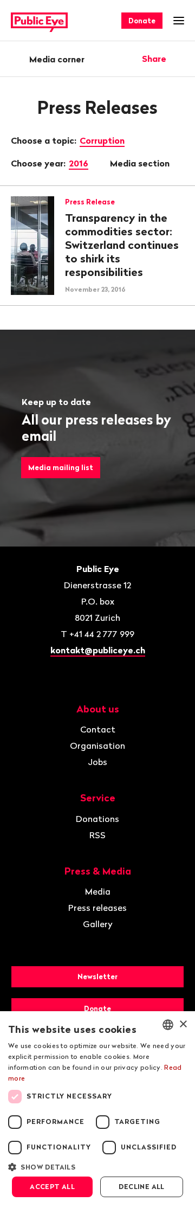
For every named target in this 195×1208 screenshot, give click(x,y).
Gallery (98, 923)
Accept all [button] (52, 1187)
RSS (97, 835)
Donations (97, 818)
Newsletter (97, 976)
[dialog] (97, 1109)
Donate (141, 20)
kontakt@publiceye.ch (97, 650)
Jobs (97, 761)
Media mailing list (60, 467)
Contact (97, 729)
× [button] (183, 1024)
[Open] (180, 58)
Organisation (97, 745)
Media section (141, 163)
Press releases (97, 907)
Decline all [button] (141, 1187)
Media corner (56, 59)
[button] (97, 1166)
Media (97, 891)
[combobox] (167, 1024)
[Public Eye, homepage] (39, 20)
